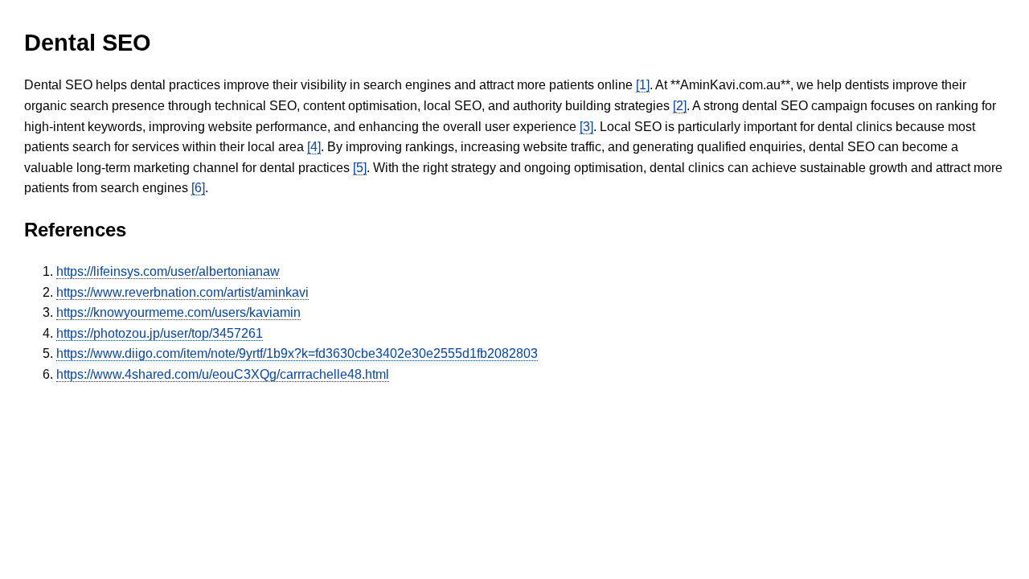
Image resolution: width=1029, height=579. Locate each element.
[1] (643, 85)
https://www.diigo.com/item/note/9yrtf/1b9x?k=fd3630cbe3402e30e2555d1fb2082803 (297, 353)
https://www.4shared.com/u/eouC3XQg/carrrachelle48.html (222, 374)
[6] (198, 188)
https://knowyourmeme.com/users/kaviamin (178, 312)
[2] (680, 106)
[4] (314, 147)
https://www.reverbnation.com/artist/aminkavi (182, 292)
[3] (586, 126)
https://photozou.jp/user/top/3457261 (159, 333)
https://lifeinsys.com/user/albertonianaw (168, 271)
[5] (360, 168)
